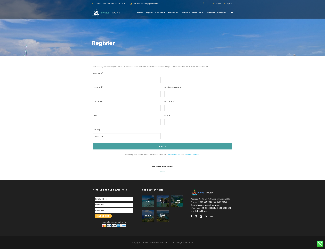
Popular (149, 12)
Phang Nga (162, 201)
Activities (185, 12)
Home (140, 12)
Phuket (148, 216)
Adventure (173, 12)
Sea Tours (160, 12)
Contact (221, 12)
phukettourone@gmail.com (146, 3)
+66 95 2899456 (102, 3)
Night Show (197, 12)
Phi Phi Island (177, 201)
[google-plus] (208, 3)
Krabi (148, 201)
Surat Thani (162, 216)
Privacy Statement (192, 154)
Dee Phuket (202, 211)
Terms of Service (174, 154)
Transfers (210, 12)
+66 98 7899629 (118, 3)
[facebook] (203, 3)
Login (162, 171)
